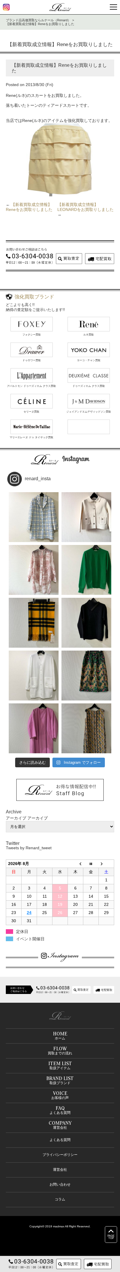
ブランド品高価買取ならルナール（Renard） (38, 20)
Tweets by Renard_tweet (29, 847)
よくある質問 (60, 1140)
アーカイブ (37, 818)
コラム (60, 1199)
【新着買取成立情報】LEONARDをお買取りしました (85, 207)
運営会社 (60, 1169)
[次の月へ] (106, 863)
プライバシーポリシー (60, 1154)
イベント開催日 (30, 938)
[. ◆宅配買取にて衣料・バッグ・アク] (34, 517)
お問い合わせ (60, 1184)
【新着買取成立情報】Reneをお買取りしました (29, 207)
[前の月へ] (75, 863)
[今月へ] (91, 863)
